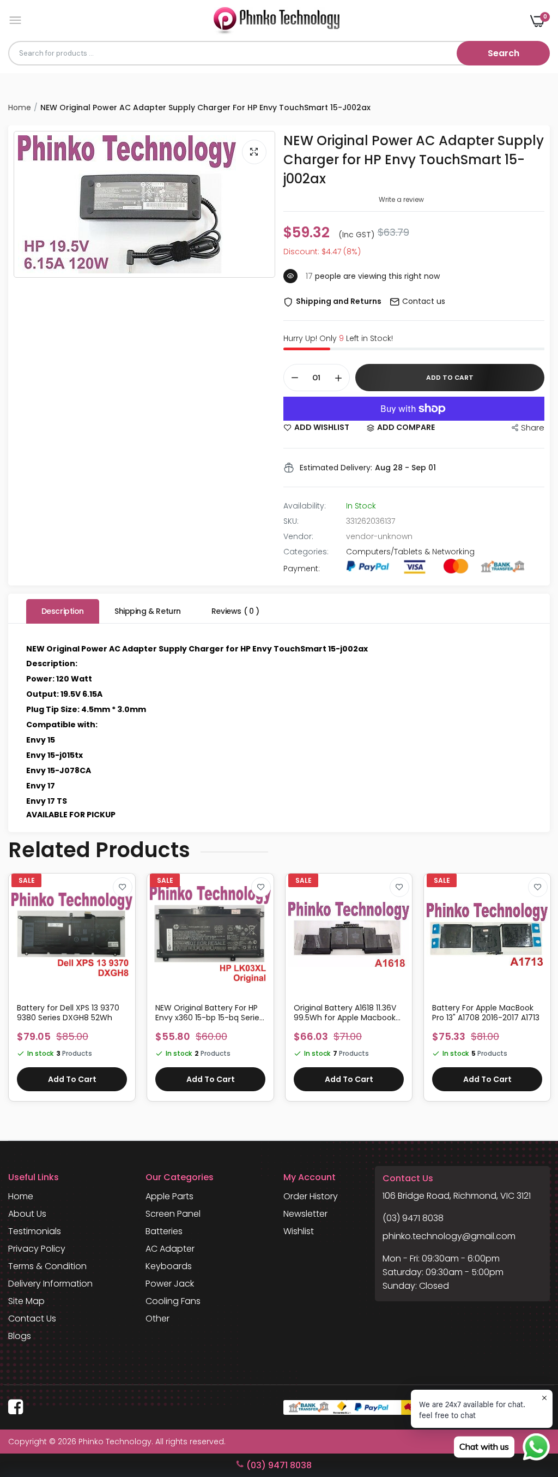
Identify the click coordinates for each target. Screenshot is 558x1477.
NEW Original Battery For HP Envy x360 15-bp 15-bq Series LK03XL (209, 1012)
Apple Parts (169, 1196)
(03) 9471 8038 (413, 1218)
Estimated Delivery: (336, 468)
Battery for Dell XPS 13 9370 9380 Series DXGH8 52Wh (68, 1012)
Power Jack (169, 1283)
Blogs (19, 1336)
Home (19, 107)
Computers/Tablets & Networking (410, 551)
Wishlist (298, 1231)
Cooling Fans (173, 1301)
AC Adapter (170, 1248)
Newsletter (305, 1213)
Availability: (304, 506)
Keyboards (168, 1266)
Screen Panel (173, 1213)
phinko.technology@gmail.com (449, 1236)
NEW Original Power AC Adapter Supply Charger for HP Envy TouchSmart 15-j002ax (413, 159)
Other (157, 1318)
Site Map (26, 1301)
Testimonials (34, 1231)
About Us (27, 1213)
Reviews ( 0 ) (235, 611)
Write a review (401, 199)
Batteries (164, 1231)
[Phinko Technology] (276, 20)
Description (62, 611)
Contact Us (32, 1318)
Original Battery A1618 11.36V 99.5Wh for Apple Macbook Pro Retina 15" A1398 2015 (345, 1012)
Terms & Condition (47, 1266)
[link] (122, 887)
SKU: (291, 521)
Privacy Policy (36, 1248)
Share (532, 427)
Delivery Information (50, 1283)
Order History (310, 1196)
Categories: (306, 552)
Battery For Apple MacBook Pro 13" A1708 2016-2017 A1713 (485, 1012)
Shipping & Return (147, 611)
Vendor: (298, 536)
